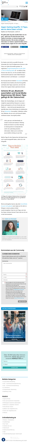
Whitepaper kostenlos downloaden (12, 402)
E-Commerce (6, 387)
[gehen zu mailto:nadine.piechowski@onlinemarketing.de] (18, 222)
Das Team (5, 424)
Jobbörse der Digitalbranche (10, 408)
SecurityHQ (19, 80)
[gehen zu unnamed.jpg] (14, 169)
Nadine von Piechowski (10, 219)
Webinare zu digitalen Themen (11, 404)
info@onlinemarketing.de (19, 289)
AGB (4, 431)
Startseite (3, 21)
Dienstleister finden (8, 406)
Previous (3, 325)
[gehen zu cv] (18, 227)
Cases (8, 21)
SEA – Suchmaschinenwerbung (11, 385)
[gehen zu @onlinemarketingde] (22, 7)
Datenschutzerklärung (19, 298)
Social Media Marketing (9, 381)
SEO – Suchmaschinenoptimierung (12, 383)
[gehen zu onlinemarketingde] (20, 6)
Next (26, 325)
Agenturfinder (6, 398)
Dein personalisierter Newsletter (11, 400)
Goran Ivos (25, 21)
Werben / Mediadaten (8, 420)
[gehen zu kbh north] (18, 224)
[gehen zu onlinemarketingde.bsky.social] (26, 7)
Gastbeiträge (6, 422)
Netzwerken (8, 111)
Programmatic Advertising (9, 389)
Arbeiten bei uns (7, 426)
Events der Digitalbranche (9, 410)
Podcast (5, 412)
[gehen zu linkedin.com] (24, 7)
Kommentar (5, 261)
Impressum (6, 427)
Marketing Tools (7, 391)
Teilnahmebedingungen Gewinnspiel (12, 433)
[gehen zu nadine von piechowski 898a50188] (18, 225)
